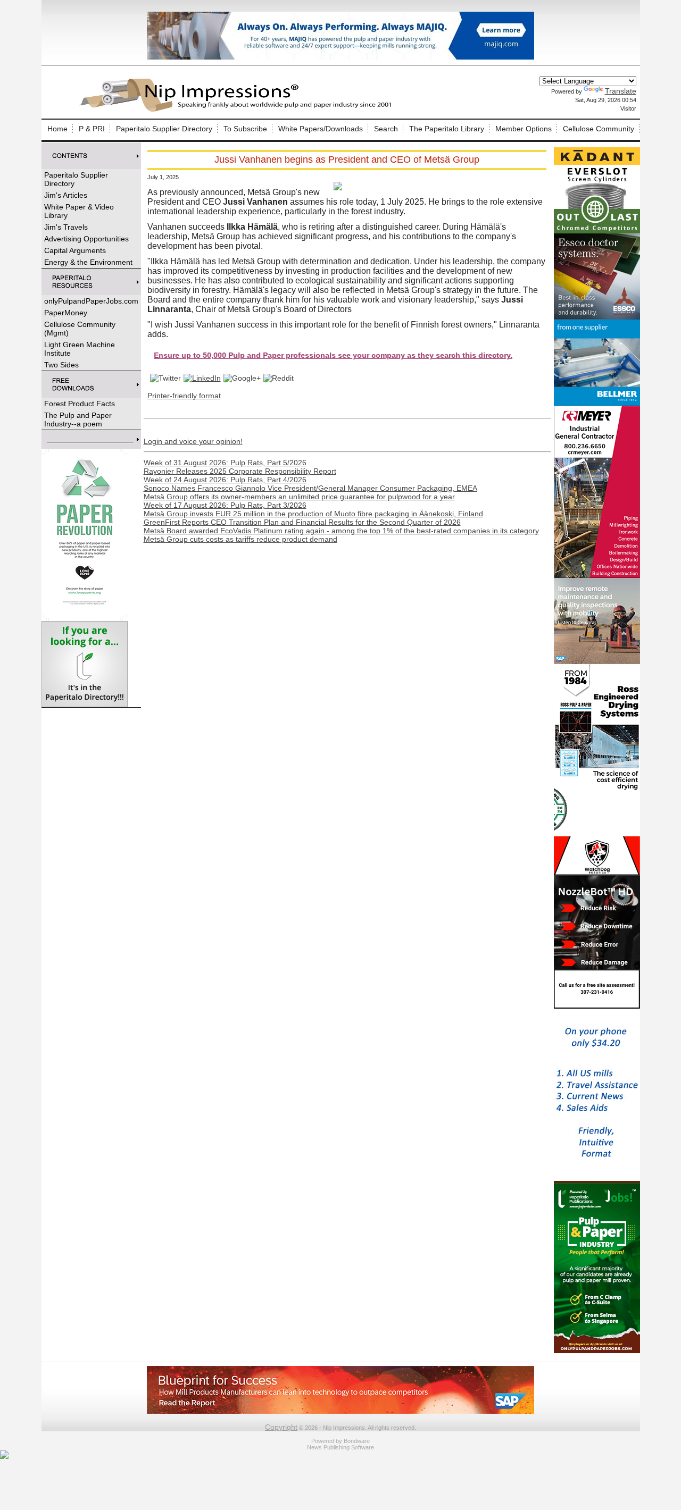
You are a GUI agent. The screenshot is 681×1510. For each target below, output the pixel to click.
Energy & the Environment (88, 262)
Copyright (281, 1427)
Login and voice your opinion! (193, 441)
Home (57, 128)
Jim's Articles (65, 195)
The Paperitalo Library (446, 128)
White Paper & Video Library (79, 211)
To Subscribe (245, 128)
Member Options (523, 128)
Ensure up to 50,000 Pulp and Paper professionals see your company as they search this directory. (294, 355)
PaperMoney (65, 312)
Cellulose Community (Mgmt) (79, 328)
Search (386, 128)
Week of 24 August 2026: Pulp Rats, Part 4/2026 (225, 479)
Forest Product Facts (79, 403)
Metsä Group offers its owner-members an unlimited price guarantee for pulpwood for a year (299, 496)
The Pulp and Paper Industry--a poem (78, 419)
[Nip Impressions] (238, 110)
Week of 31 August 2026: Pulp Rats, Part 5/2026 (225, 462)
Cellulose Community (598, 128)
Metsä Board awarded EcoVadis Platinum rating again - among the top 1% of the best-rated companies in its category (341, 530)
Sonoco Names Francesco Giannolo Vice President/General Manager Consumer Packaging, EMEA (310, 488)
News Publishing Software (340, 1447)
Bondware (357, 1441)
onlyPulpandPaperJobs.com (91, 301)
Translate (620, 91)
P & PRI (92, 128)
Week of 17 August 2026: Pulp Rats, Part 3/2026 (225, 505)
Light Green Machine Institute (79, 348)
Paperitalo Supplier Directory (164, 128)
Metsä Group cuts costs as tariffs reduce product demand (240, 539)
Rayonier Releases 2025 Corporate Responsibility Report (240, 471)
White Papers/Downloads (320, 128)
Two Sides (61, 364)
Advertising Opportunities (86, 238)
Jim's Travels (66, 227)
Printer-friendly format (184, 395)
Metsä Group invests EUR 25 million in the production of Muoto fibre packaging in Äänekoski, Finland (313, 513)
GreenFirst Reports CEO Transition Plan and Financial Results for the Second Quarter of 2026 (302, 522)
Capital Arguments (75, 250)
